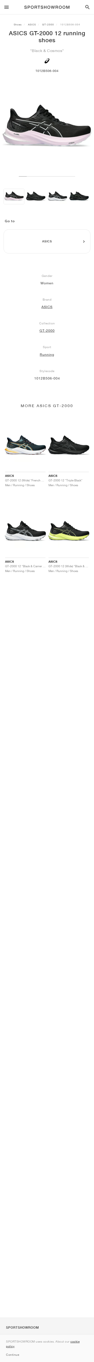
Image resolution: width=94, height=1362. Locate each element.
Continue (12, 1354)
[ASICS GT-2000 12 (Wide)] (35, 196)
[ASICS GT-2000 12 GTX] (79, 196)
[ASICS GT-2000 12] (14, 196)
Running (47, 355)
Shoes (18, 24)
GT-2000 (48, 24)
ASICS (32, 24)
